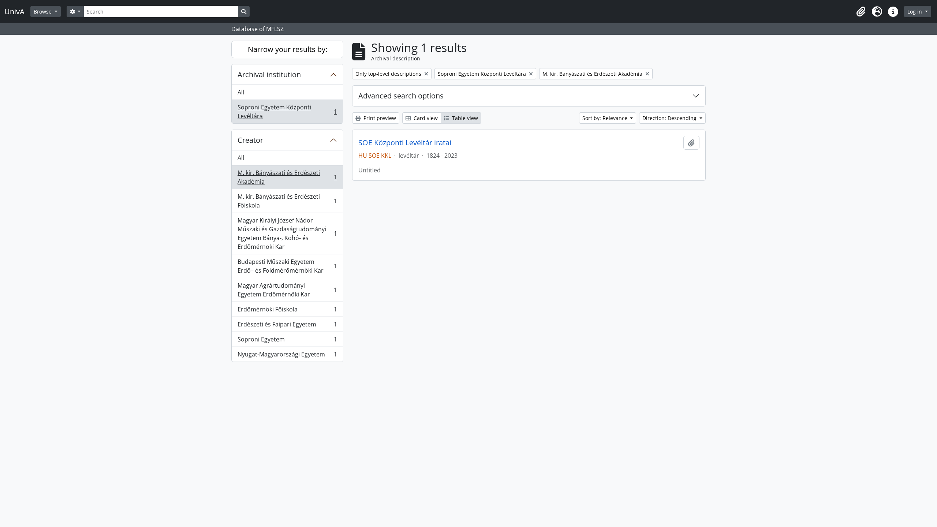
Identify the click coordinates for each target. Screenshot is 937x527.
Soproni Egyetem (287, 341)
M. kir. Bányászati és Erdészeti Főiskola (287, 201)
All (241, 92)
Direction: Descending (670, 118)
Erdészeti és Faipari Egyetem (287, 326)
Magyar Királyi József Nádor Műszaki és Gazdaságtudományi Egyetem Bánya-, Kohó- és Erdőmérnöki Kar (287, 233)
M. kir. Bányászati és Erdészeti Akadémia (287, 177)
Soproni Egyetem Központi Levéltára (287, 111)
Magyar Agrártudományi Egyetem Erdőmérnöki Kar (287, 289)
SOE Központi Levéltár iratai (404, 142)
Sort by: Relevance (605, 118)
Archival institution (269, 74)
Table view (464, 118)
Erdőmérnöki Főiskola (287, 311)
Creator (250, 140)
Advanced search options (401, 96)
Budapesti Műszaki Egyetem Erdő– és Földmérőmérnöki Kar (287, 266)
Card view (425, 118)
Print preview (379, 118)
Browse (43, 11)
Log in (915, 11)
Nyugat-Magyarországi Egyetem (287, 356)
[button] (861, 12)
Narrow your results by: (287, 49)
